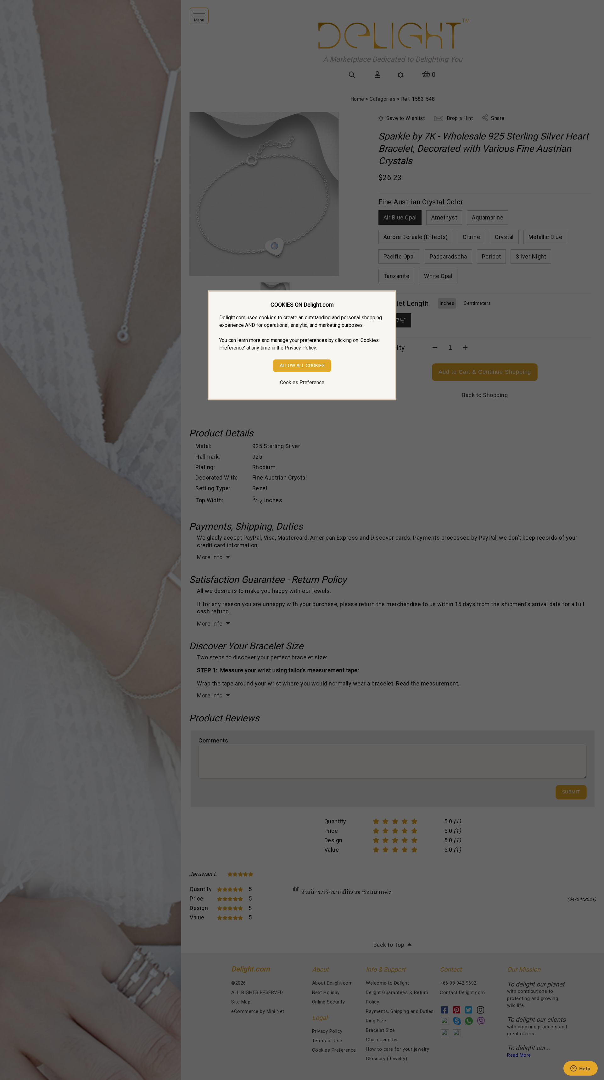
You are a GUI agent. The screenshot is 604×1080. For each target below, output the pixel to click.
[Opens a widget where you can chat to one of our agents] (580, 1069)
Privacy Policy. (301, 348)
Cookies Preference (302, 382)
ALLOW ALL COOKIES (302, 365)
